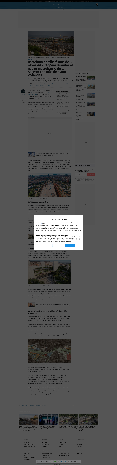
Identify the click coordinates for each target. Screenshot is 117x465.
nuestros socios (55, 222)
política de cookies (69, 230)
